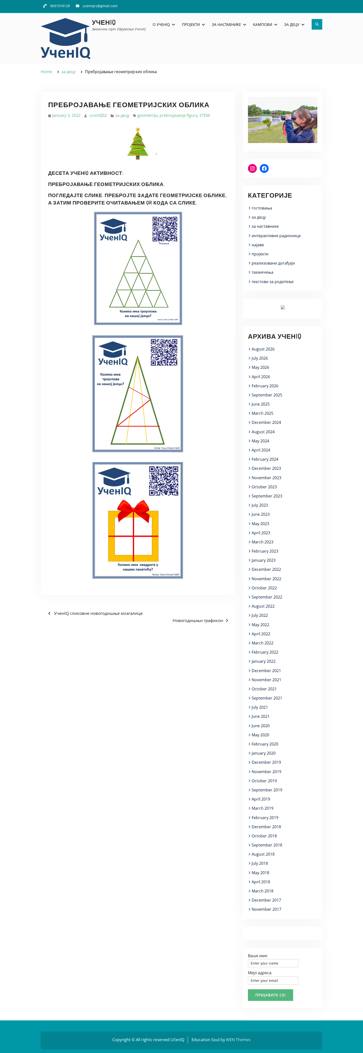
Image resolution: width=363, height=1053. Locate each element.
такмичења (262, 272)
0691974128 (60, 5)
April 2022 (261, 634)
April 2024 (261, 450)
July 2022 (260, 615)
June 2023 (261, 514)
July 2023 (260, 505)
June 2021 (261, 716)
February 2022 (265, 652)
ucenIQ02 (98, 115)
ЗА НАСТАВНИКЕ (226, 24)
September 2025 (267, 395)
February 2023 (265, 551)
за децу (122, 115)
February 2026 (265, 386)
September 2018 (267, 845)
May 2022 (260, 624)
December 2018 (266, 826)
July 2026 (260, 358)
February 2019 (265, 817)
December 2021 (266, 670)
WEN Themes (238, 1039)
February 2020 (265, 744)
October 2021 (264, 689)
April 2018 (261, 882)
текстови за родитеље (273, 281)
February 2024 (265, 459)
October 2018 (264, 836)
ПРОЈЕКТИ (191, 24)
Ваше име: (258, 955)
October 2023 (264, 487)
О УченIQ (161, 24)
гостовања (262, 208)
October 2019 (264, 781)
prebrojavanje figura (179, 115)
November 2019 (266, 771)
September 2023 (267, 496)
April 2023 (261, 533)
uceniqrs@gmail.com (100, 5)
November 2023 (266, 477)
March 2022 (262, 643)
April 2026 (261, 376)
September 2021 (267, 698)
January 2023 (264, 560)
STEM (205, 115)
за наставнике (265, 226)
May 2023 (260, 523)
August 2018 (263, 854)
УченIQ (104, 22)
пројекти (260, 254)
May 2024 (260, 441)
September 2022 (267, 597)
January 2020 (264, 753)
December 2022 (266, 569)
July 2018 (260, 863)
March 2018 (262, 891)
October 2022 (264, 588)
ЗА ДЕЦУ (291, 24)
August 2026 (263, 349)
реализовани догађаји (273, 263)
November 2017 (266, 909)
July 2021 (260, 707)
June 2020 (261, 725)
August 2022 (263, 606)
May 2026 (260, 367)
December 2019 (266, 762)
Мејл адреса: (260, 972)
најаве (258, 245)
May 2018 (260, 872)
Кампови (262, 24)
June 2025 (261, 404)
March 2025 (262, 413)
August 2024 (263, 431)
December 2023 (266, 468)
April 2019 (261, 799)
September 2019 (267, 790)
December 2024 (266, 422)
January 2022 (264, 661)
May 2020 (260, 735)
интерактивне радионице (276, 235)
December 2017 (266, 900)
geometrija (147, 115)
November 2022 (266, 578)
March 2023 (262, 542)
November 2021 (266, 679)
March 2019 (262, 808)
